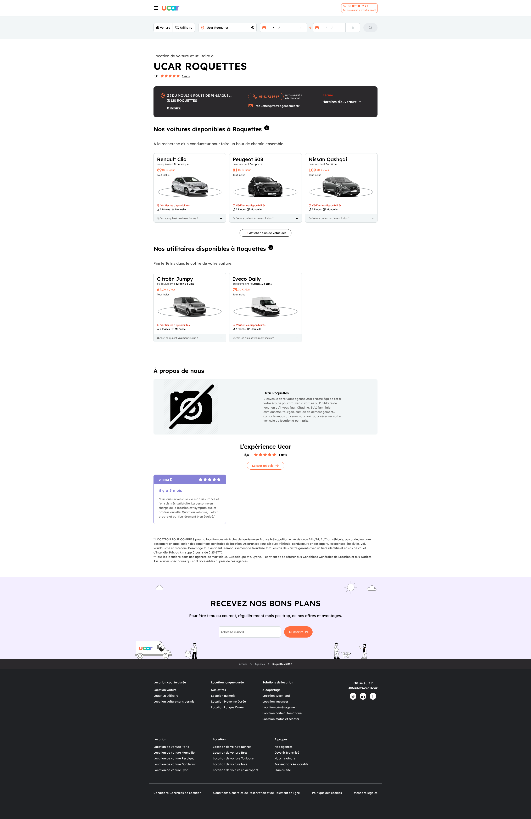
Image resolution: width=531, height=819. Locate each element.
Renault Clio (171, 159)
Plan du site (282, 770)
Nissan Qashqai (328, 159)
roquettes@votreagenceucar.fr (278, 106)
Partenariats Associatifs (291, 764)
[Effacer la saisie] (253, 27)
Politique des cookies (327, 793)
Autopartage (271, 690)
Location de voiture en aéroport (235, 770)
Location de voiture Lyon (170, 770)
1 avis (186, 76)
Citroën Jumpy (175, 278)
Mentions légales (366, 793)
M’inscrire (296, 632)
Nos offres (218, 690)
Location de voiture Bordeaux (174, 764)
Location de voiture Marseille (174, 752)
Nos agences (283, 747)
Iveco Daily (247, 278)
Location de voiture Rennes (232, 747)
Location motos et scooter (280, 719)
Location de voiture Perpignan (174, 758)
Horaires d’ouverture (340, 102)
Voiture (165, 27)
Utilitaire (186, 27)
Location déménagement (279, 707)
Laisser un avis (262, 466)
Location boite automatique (282, 713)
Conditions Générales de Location (177, 793)
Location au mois (223, 696)
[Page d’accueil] (171, 8)
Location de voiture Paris (171, 747)
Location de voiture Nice (230, 764)
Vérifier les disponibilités (175, 205)
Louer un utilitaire (165, 696)
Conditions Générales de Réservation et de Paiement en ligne (256, 793)
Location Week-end (276, 696)
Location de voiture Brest (230, 752)
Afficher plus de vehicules (267, 233)
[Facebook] (373, 696)
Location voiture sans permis (173, 701)
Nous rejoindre (284, 758)
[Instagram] (353, 696)
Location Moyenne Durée (228, 701)
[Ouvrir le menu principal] (155, 8)
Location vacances (275, 701)
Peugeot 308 (248, 159)
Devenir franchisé (286, 752)
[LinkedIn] (363, 696)
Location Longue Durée (227, 707)
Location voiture (165, 690)
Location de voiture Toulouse (233, 758)
